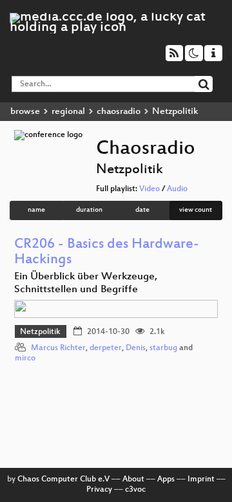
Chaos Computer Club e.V (63, 479)
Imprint (201, 479)
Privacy (99, 489)
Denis (136, 348)
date (142, 210)
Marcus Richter (58, 348)
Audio (177, 189)
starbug (163, 348)
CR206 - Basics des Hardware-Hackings (106, 252)
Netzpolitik (40, 332)
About (133, 479)
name (36, 210)
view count (195, 210)
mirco (25, 358)
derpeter (106, 348)
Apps (166, 479)
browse (25, 111)
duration (89, 210)
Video (149, 189)
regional (68, 111)
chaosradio (118, 111)
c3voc (135, 489)
